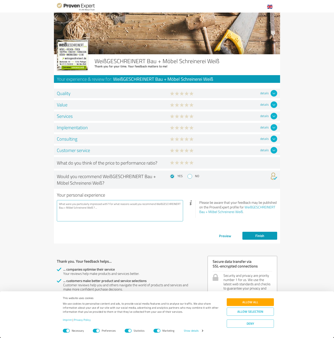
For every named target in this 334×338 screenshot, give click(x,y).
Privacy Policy (82, 320)
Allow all (250, 302)
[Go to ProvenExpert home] (76, 10)
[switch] (96, 331)
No (197, 176)
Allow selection (250, 311)
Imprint (67, 320)
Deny (250, 323)
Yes (180, 176)
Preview (225, 236)
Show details (191, 331)
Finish (259, 235)
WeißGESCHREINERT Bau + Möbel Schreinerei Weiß (237, 209)
